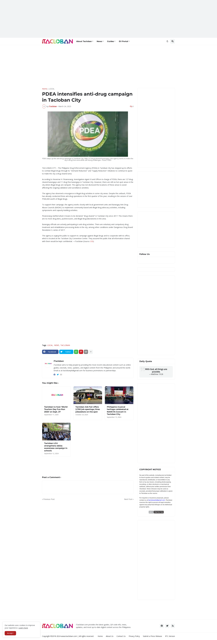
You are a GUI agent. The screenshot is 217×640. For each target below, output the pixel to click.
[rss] (173, 626)
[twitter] (58, 374)
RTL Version (170, 636)
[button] (167, 41)
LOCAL (52, 89)
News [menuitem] (99, 41)
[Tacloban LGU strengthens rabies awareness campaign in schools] (56, 431)
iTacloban (59, 361)
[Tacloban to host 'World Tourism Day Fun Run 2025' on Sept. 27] (56, 395)
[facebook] (54, 374)
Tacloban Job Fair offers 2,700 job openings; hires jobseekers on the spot (87, 409)
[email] (61, 374)
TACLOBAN (65, 345)
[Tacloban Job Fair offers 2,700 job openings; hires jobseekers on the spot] (87, 395)
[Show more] (91, 352)
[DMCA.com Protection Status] (156, 513)
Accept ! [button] (10, 633)
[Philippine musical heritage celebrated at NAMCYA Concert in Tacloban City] (119, 395)
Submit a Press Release (152, 636)
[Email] (86, 352)
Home (44, 89)
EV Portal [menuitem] (123, 41)
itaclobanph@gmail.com (156, 500)
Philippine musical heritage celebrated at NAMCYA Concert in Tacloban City (117, 410)
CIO (91, 241)
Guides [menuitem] (110, 41)
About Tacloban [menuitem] (84, 41)
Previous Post (49, 499)
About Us (109, 636)
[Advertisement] (108, 18)
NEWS (56, 345)
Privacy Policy (134, 636)
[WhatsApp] (76, 352)
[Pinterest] (81, 352)
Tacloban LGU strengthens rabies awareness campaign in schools (55, 447)
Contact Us (121, 636)
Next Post (128, 499)
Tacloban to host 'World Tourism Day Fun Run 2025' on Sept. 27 (55, 409)
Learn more (23, 628)
